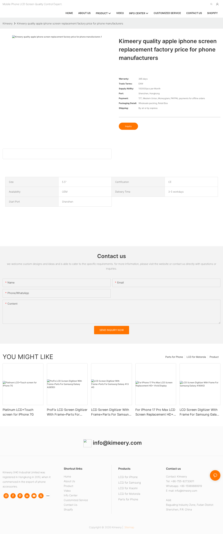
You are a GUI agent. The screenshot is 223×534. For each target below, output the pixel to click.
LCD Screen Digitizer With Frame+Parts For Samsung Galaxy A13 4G (111, 412)
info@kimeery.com (116, 442)
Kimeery (8, 23)
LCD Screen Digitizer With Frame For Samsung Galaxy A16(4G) (200, 412)
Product (214, 356)
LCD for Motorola (196, 356)
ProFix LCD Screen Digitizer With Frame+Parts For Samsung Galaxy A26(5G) (67, 412)
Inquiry (128, 126)
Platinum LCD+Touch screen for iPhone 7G (18, 412)
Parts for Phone (174, 356)
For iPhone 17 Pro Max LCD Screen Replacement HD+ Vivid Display (155, 412)
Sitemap (129, 527)
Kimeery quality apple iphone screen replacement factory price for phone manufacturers (70, 23)
